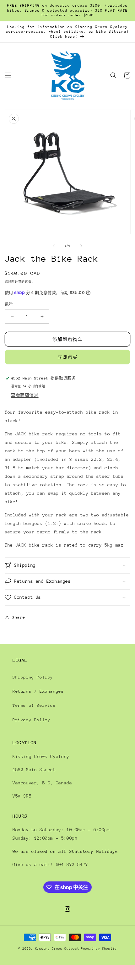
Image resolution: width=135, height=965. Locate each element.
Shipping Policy (33, 677)
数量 (9, 304)
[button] (8, 75)
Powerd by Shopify (99, 949)
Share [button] (18, 617)
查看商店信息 (25, 395)
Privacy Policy (31, 719)
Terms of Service (34, 705)
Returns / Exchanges (38, 691)
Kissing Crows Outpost (57, 949)
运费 (28, 281)
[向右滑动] (81, 246)
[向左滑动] (54, 246)
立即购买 (67, 357)
